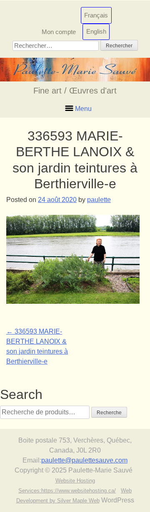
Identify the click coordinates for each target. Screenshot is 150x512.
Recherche (109, 413)
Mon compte (59, 31)
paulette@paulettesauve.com (84, 460)
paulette (99, 199)
